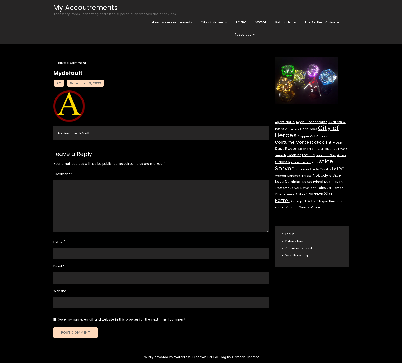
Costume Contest (294, 142)
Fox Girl (308, 155)
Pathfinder (283, 22)
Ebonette (305, 149)
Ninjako (306, 176)
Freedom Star (326, 155)
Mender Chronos (287, 176)
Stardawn (314, 194)
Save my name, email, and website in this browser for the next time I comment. (122, 319)
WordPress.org (296, 255)
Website (59, 291)
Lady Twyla (320, 169)
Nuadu (307, 182)
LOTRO (241, 22)
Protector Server (287, 188)
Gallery (341, 155)
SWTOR (261, 22)
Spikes (300, 194)
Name (59, 241)
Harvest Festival (301, 162)
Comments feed (298, 248)
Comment (62, 174)
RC (59, 83)
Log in (290, 234)
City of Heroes (212, 22)
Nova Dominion (288, 181)
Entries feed (294, 241)
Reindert (324, 187)
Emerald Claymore (325, 149)
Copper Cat (306, 136)
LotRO (338, 169)
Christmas (308, 129)
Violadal (292, 207)
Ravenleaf (308, 188)
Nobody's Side (327, 175)
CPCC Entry (324, 142)
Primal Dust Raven (328, 182)
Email (58, 266)
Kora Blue (302, 169)
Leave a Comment (71, 63)
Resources (243, 34)
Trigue (323, 201)
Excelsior (294, 155)
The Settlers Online (320, 22)
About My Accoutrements (171, 22)
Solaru (291, 194)
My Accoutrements (85, 7)
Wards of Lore (309, 207)
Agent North (285, 122)
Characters (292, 129)
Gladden (282, 162)
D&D (339, 143)
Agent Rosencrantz (311, 122)
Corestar (323, 136)
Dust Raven (286, 148)
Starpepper (297, 201)
